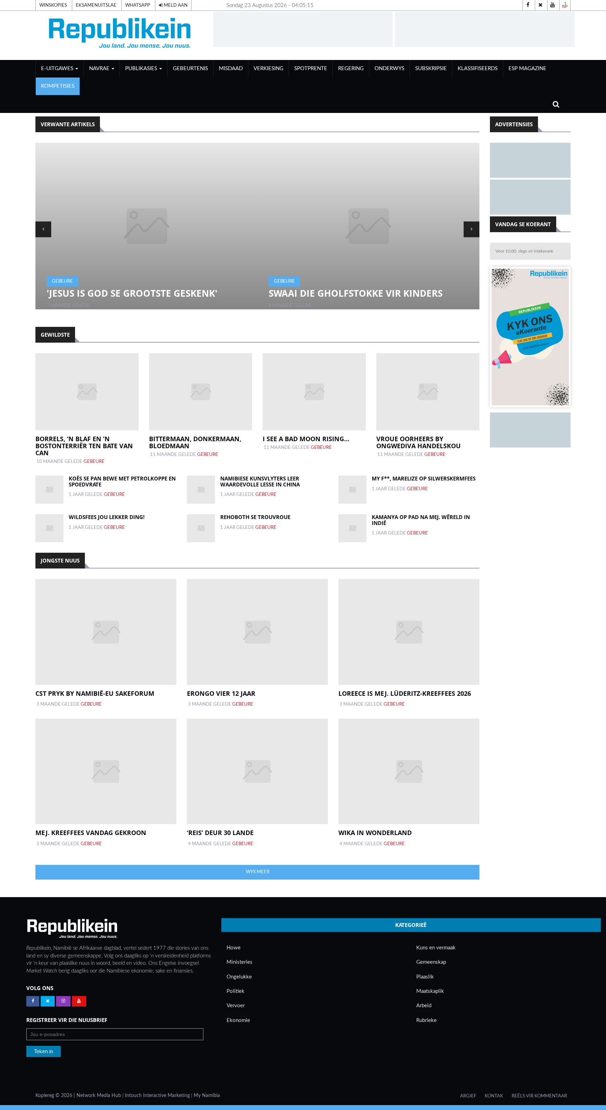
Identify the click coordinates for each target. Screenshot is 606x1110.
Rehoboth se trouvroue (255, 516)
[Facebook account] (528, 5)
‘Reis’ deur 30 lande (220, 832)
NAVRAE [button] (100, 68)
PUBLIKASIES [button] (142, 68)
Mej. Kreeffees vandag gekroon (90, 832)
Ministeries (239, 962)
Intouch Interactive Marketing (157, 1095)
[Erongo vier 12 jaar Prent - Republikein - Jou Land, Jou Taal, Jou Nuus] (257, 632)
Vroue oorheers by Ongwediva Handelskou (418, 442)
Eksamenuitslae (96, 5)
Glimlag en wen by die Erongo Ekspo (364, 293)
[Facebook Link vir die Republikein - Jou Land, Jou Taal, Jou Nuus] (32, 1001)
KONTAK (494, 1096)
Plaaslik (425, 977)
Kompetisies (57, 86)
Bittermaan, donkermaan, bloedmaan (195, 442)
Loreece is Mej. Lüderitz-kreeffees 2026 (404, 693)
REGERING (351, 68)
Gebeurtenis (190, 68)
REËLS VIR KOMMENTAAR (539, 1096)
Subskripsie (431, 68)
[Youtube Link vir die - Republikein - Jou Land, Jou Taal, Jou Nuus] (79, 1001)
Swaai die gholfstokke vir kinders (136, 293)
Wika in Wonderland (375, 832)
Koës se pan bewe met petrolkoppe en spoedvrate (122, 481)
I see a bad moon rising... (306, 439)
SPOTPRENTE (310, 68)
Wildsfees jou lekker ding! (106, 516)
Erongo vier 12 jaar (221, 693)
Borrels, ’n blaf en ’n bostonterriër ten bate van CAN (84, 446)
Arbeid (423, 1005)
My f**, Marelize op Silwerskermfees (424, 478)
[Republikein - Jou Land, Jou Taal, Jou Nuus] (71, 928)
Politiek (235, 991)
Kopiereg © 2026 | (55, 1095)
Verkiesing (268, 68)
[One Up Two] (565, 5)
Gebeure (64, 281)
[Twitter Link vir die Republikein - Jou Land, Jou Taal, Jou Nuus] (48, 1001)
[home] (121, 35)
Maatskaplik (430, 991)
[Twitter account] (540, 5)
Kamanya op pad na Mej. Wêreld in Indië (421, 519)
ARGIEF (468, 1096)
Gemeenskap (431, 962)
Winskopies (53, 5)
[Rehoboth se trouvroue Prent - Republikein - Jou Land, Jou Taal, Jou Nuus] (201, 528)
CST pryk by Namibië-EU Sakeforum (94, 693)
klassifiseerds (478, 68)
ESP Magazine (527, 68)
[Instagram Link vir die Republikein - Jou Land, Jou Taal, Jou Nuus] (63, 1001)
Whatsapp (137, 5)
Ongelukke (239, 977)
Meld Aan (175, 5)
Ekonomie (238, 1020)
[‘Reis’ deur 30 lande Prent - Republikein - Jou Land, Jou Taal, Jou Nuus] (257, 771)
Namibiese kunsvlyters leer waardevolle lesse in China (260, 481)
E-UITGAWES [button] (58, 68)
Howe (234, 947)
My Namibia (207, 1095)
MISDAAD (231, 68)
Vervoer (236, 1005)
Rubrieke (426, 1020)
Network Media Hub (98, 1095)
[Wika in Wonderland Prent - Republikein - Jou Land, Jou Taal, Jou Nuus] (408, 771)
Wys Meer (257, 872)
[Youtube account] (552, 5)
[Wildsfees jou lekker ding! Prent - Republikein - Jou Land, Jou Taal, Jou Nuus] (49, 528)
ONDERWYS (389, 68)
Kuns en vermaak (436, 947)
